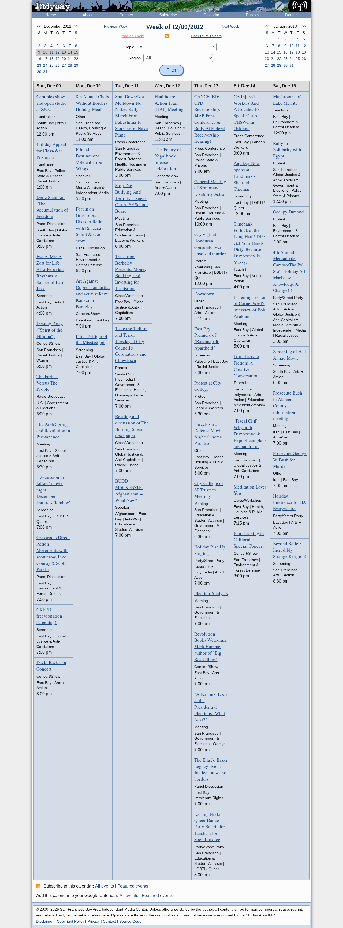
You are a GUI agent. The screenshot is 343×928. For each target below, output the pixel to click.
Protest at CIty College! (207, 386)
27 (64, 65)
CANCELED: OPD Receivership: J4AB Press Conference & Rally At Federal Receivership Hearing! (209, 118)
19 (57, 59)
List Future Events (206, 36)
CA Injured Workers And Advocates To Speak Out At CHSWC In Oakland (246, 112)
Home (50, 15)
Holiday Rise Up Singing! (209, 550)
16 (39, 59)
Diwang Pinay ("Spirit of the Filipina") (49, 329)
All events (104, 886)
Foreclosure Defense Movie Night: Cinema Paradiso (208, 433)
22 (76, 59)
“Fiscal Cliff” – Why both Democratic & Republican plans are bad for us (250, 433)
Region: (135, 58)
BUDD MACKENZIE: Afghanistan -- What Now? (129, 490)
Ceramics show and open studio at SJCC (51, 102)
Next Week (230, 26)
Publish (252, 15)
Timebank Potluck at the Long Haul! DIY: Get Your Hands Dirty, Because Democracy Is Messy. (249, 243)
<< (39, 26)
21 (70, 59)
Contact (126, 15)
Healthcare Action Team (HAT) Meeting (169, 102)
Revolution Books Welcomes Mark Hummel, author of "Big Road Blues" (210, 646)
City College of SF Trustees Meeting (208, 489)
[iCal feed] (39, 886)
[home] (82, 6)
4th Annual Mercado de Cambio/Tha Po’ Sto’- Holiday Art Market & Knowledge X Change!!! (289, 271)
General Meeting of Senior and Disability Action (210, 187)
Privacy (93, 921)
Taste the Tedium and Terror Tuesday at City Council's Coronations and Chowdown (131, 344)
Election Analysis (211, 593)
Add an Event (133, 36)
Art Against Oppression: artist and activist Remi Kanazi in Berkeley (93, 293)
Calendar (211, 15)
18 (51, 59)
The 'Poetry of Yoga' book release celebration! (168, 159)
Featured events (132, 886)
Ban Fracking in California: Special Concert (249, 539)
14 (70, 52)
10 (45, 52)
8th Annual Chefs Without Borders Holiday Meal (92, 102)
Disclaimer (45, 921)
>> (76, 26)
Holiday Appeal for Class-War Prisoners (51, 150)
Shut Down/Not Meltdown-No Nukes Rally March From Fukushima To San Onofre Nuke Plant (131, 115)
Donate (291, 15)
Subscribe (168, 15)
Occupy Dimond (288, 212)
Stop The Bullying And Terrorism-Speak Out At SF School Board (131, 198)
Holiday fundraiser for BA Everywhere (289, 502)
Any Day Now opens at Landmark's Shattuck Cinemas (247, 176)
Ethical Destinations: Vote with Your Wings (90, 159)
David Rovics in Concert (51, 665)
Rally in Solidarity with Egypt (287, 149)
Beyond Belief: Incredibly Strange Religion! (290, 549)
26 (57, 65)
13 (64, 52)
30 (39, 72)
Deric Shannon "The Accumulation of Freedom (52, 206)
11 (52, 52)
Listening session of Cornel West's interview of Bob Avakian (250, 306)
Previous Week (116, 26)
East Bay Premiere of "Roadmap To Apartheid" (206, 338)
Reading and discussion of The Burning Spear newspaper (132, 425)
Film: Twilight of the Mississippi (91, 339)
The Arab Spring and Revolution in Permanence (53, 430)
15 (76, 52)
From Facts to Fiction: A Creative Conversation (246, 365)
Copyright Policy (70, 921)
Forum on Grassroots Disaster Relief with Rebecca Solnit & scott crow (90, 225)
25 (51, 65)
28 (70, 65)
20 (64, 59)
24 (45, 65)
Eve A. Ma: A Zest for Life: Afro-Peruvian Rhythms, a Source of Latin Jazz (51, 272)
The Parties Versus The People (47, 382)
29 (76, 65)
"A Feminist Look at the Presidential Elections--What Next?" (211, 707)
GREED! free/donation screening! (49, 616)
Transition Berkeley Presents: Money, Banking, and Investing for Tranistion (131, 272)
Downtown (204, 294)
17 (45, 59)
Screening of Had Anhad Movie (289, 354)
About (88, 15)
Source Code (130, 921)
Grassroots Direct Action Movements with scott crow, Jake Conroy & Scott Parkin (53, 553)
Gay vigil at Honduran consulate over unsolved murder (210, 243)
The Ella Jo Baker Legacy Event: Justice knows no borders (211, 769)
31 (45, 72)
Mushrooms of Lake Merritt (287, 99)
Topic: (130, 47)
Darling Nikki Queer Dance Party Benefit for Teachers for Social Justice (209, 827)
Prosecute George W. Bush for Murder (290, 459)
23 (39, 65)
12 (57, 52)
